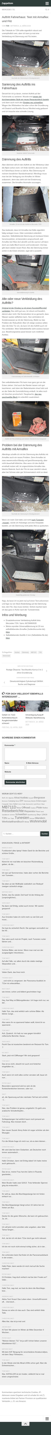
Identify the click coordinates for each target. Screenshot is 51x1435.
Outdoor (33, 808)
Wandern (40, 818)
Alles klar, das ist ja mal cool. (14, 1321)
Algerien (11, 798)
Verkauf (32, 818)
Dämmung (25, 652)
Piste (39, 807)
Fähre (11, 804)
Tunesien (22, 818)
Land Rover (37, 804)
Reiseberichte (13, 811)
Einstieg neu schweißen (33, 102)
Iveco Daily (21, 804)
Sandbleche (5, 814)
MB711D (33, 652)
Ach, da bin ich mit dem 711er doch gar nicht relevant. (24, 1238)
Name (7, 763)
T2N (40, 652)
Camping (11, 801)
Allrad (17, 798)
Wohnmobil (6, 656)
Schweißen (21, 814)
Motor (19, 808)
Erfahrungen (41, 801)
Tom (7, 26)
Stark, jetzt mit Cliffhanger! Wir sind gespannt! (21, 1055)
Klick (8, 632)
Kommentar (10, 745)
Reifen (45, 808)
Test (8, 818)
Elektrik (33, 801)
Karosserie (29, 804)
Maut (42, 804)
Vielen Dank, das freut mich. (13, 972)
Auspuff (31, 798)
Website (8, 772)
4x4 (3, 798)
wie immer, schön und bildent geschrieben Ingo (21, 992)
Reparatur (30, 811)
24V (6, 798)
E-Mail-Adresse (32, 763)
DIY (21, 801)
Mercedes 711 (8, 10)
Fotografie (5, 804)
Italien (15, 804)
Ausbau (17, 652)
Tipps (12, 818)
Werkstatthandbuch (13, 821)
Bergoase (39, 797)
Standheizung (31, 814)
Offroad (26, 807)
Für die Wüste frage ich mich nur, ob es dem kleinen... (24, 1141)
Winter (26, 822)
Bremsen (5, 801)
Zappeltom (7, 3)
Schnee (12, 814)
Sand (42, 811)
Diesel (17, 801)
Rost (38, 811)
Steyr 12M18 (42, 814)
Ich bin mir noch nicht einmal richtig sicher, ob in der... (24, 1247)
